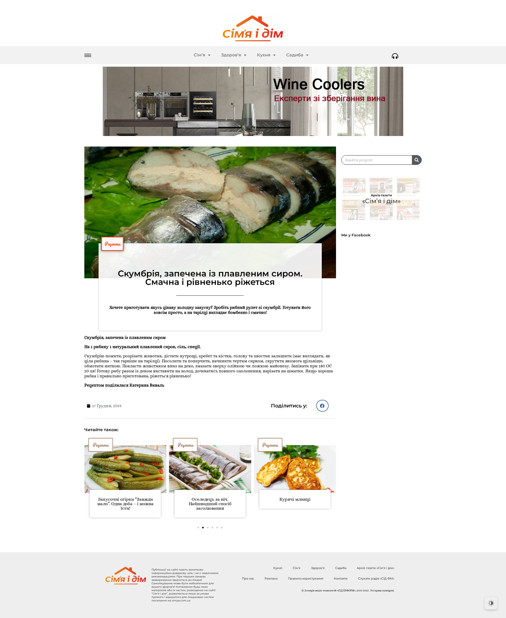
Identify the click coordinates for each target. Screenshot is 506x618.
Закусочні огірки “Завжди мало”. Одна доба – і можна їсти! (125, 504)
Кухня (263, 54)
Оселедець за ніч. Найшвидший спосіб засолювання (210, 504)
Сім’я (199, 54)
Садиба (294, 54)
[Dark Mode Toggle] (491, 603)
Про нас (248, 578)
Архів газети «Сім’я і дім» (375, 568)
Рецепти (112, 243)
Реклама (271, 578)
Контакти (341, 578)
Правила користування (305, 578)
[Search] (416, 159)
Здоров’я (231, 54)
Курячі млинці (294, 499)
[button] (322, 406)
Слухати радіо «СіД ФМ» (376, 578)
